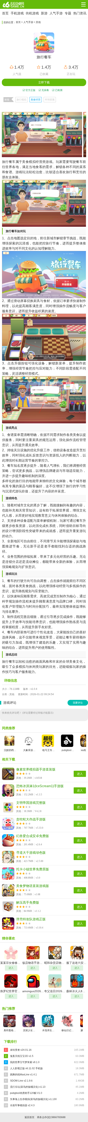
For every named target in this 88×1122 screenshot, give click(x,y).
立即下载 (44, 82)
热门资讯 (79, 13)
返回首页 (29, 1117)
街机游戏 (32, 13)
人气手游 (56, 13)
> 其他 (37, 22)
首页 (5, 13)
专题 (68, 13)
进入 (80, 773)
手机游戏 (17, 13)
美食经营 (36, 99)
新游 (44, 13)
